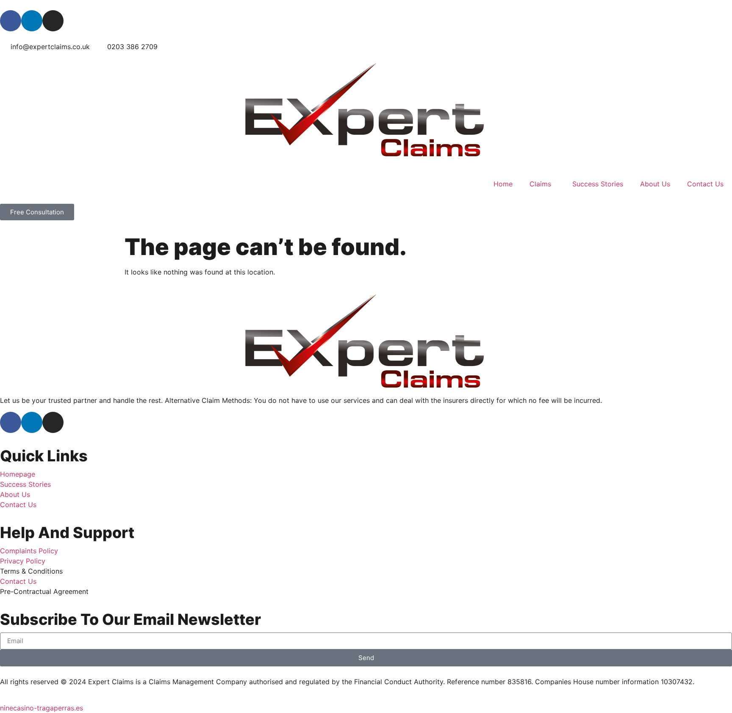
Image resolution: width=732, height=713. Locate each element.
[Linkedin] (31, 20)
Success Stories (597, 184)
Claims (540, 184)
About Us (655, 184)
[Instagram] (53, 20)
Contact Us (705, 184)
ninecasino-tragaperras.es (41, 708)
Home (503, 184)
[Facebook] (10, 20)
